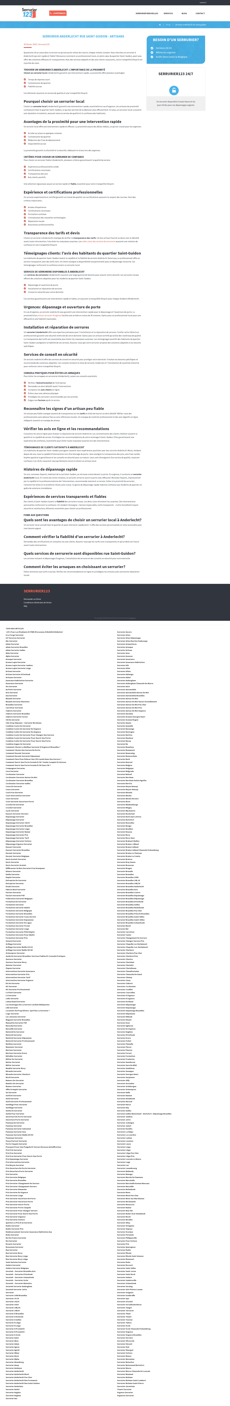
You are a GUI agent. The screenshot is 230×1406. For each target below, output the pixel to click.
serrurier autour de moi (127, 698)
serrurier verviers (125, 1338)
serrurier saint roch (126, 1274)
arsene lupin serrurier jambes (19, 665)
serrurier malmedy (125, 1171)
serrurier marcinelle (126, 1180)
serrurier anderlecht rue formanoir (21, 1380)
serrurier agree (12, 1347)
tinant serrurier (124, 1389)
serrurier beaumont (126, 750)
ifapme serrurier (13, 968)
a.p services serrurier (15, 638)
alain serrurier (12, 653)
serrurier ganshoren (126, 1062)
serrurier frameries (126, 1059)
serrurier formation (126, 1056)
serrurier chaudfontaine (128, 971)
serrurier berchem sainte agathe (131, 780)
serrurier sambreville (126, 1280)
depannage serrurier (15, 817)
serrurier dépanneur (126, 1013)
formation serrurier (15, 904)
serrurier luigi (123, 1162)
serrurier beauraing (126, 753)
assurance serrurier (14, 683)
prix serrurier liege (14, 1195)
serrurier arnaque (125, 647)
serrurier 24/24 (12, 1301)
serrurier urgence (125, 1332)
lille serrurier (12, 1007)
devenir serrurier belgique (17, 856)
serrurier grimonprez (126, 1089)
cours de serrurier (14, 786)
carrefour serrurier (14, 708)
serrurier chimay (124, 977)
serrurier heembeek (126, 1098)
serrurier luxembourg (127, 1168)
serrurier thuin (124, 1313)
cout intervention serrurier (18, 795)
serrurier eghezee (125, 1026)
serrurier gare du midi (127, 1065)
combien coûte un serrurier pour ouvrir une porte (28, 741)
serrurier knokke (124, 1129)
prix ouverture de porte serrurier (21, 1168)
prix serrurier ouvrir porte (17, 1204)
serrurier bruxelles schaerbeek (131, 923)
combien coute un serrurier (18, 726)
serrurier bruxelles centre (128, 892)
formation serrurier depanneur (20, 920)
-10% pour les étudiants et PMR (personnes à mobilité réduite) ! (34, 632)
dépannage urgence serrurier (19, 844)
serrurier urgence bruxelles (129, 1335)
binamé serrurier (13, 698)
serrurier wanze (124, 1356)
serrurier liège (124, 1150)
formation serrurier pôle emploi (20, 932)
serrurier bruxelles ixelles (128, 904)
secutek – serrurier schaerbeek (20, 1277)
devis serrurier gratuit (16, 865)
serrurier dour (123, 1023)
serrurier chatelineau (126, 968)
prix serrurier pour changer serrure (21, 1210)
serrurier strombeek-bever (129, 1304)
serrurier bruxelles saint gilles (130, 917)
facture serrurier (13, 892)
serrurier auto (123, 686)
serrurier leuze (124, 1144)
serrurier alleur (12, 1353)
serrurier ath (123, 665)
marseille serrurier (14, 1029)
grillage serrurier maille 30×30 (19, 947)
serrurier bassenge (125, 729)
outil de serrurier (13, 1095)
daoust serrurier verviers (17, 814)
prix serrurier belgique (16, 1177)
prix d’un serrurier (14, 1153)
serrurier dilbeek (124, 1017)
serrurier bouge (124, 826)
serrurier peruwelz (125, 1235)
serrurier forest (124, 1053)
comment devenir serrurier (18, 753)
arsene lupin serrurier (16, 662)
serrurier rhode (124, 1253)
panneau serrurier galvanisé (18, 1129)
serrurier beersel (124, 762)
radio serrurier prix (14, 1229)
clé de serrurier (13, 720)
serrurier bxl (122, 929)
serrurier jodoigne (125, 1123)
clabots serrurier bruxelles (18, 714)
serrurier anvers (124, 632)
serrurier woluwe (125, 1377)
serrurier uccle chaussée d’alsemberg (134, 1329)
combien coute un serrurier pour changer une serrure (30, 735)
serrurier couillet (125, 989)
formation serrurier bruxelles (19, 914)
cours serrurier (12, 789)
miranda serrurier (13, 1071)
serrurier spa (123, 1298)
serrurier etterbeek (126, 1035)
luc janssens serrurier (16, 1017)
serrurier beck (123, 759)
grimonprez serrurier (15, 953)
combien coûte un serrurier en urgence (23, 732)
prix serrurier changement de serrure (22, 1183)
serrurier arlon (123, 635)
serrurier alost (12, 1356)
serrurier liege (124, 1147)
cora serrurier (12, 771)
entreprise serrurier (15, 883)
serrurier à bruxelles (15, 1313)
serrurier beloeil (124, 774)
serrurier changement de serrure (132, 938)
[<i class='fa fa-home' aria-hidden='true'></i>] (159, 24)
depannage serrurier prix (17, 835)
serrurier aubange (125, 674)
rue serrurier (12, 1250)
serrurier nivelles (125, 1219)
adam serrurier (12, 644)
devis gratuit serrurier (16, 859)
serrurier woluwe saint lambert (131, 1380)
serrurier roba (123, 1262)
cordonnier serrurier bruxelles (19, 780)
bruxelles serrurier (14, 704)
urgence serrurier (125, 1392)
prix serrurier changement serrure (21, 1186)
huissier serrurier (13, 965)
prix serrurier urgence (15, 1217)
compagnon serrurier (15, 768)
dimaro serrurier (13, 871)
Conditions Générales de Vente (38, 602)
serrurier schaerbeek (126, 1283)
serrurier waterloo (125, 1362)
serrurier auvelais (125, 714)
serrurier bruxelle (125, 871)
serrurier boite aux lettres (129, 817)
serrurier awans (124, 723)
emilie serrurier (13, 874)
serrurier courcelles (126, 992)
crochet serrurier (13, 807)
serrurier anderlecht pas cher (19, 1377)
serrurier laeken (124, 1138)
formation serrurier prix (17, 938)
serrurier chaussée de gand (129, 974)
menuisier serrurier (14, 1047)
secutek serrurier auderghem (19, 1286)
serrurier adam (12, 1344)
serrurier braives (124, 859)
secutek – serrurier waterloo (19, 1283)
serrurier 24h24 (13, 1310)
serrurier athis (123, 668)
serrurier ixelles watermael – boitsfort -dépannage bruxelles (144, 1114)
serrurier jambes (124, 1116)
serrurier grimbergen (126, 1086)
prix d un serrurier (14, 1150)
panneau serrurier (14, 1126)
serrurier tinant (124, 1316)
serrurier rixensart (125, 1259)
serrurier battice (124, 735)
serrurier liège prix (125, 1156)
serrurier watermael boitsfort (130, 1365)
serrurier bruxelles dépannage (130, 898)
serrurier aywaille (125, 726)
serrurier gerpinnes (126, 1077)
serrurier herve (124, 1104)
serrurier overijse (125, 1232)
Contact (203, 3)
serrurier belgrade (125, 771)
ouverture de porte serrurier (19, 1116)
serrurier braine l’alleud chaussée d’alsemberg (138, 850)
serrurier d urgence (126, 995)
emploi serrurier (13, 877)
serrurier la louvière (126, 1135)
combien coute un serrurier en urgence (23, 729)
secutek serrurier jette (16, 1289)
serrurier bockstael (126, 814)
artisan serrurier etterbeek (18, 674)
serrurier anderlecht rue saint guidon (23, 1383)
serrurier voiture (124, 1353)
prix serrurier (12, 1174)
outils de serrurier (14, 1110)
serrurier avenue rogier (127, 720)
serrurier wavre (124, 1368)
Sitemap (132, 618)
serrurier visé (123, 1347)
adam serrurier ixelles (15, 650)
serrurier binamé (124, 792)
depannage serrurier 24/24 (18, 823)
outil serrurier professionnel (18, 1101)
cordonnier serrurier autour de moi (21, 777)
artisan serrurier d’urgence (49, 315)
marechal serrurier (14, 1026)
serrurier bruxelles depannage (130, 895)
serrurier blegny (124, 807)
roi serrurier (11, 1241)
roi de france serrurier (16, 1238)
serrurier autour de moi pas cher (131, 704)
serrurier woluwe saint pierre (130, 1383)
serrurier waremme (125, 1359)
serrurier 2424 (12, 1304)
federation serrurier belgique (19, 898)
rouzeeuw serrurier (14, 1247)
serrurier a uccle (13, 1335)
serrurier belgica (124, 765)
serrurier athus (124, 671)
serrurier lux (123, 1165)
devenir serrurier (13, 853)
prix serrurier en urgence (17, 1192)
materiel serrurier (14, 1035)
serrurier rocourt (125, 1265)
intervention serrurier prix (17, 974)
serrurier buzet (124, 926)
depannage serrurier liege (18, 829)
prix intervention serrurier (17, 1162)
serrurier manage (125, 1174)
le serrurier (11, 995)
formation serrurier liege (17, 929)
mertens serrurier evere (16, 1053)
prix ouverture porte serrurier (19, 1171)
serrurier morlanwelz (126, 1201)
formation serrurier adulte (18, 907)
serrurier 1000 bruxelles (16, 1295)
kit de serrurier (13, 983)
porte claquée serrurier (16, 1144)
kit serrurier (11, 986)
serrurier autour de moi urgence (131, 711)
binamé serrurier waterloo (18, 701)
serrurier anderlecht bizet (17, 1374)
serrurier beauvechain (127, 756)
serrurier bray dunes (126, 862)
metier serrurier (13, 1062)
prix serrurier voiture (15, 1219)
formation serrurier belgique (19, 910)
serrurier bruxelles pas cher (129, 910)
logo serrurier (12, 1013)
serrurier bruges (124, 868)
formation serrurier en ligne (19, 923)
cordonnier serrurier (15, 774)
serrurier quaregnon (126, 1247)
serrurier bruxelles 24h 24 (128, 880)
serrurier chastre (125, 959)
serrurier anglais (13, 1392)
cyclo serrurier (12, 811)
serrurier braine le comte (128, 856)
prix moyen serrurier (15, 1165)
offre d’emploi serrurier (16, 1089)
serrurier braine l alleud (128, 844)
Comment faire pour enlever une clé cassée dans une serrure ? (33, 759)
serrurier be (122, 744)
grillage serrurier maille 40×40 (19, 950)
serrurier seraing (125, 1286)
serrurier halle (123, 1092)
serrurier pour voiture (127, 1241)
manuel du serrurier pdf (16, 1023)
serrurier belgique (125, 768)
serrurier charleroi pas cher (129, 953)
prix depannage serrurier (17, 1159)
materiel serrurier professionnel (20, 1041)
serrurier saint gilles (126, 1268)
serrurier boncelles (125, 823)
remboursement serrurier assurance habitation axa (29, 1232)
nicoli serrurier (12, 1077)
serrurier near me (125, 1210)
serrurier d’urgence (126, 998)
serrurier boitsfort (125, 820)
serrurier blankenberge (127, 804)
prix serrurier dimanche (16, 1189)
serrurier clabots (125, 983)
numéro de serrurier (15, 1083)
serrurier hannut (124, 1095)
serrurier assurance (126, 659)
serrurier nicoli (124, 1217)
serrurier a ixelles (13, 1320)
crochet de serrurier (15, 804)
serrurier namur (124, 1207)
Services (168, 13)
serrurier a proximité (15, 1329)
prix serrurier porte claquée (18, 1207)
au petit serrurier (13, 689)
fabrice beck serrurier (15, 889)
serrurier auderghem (126, 680)
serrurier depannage (126, 1007)
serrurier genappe (125, 1071)
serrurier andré (12, 1389)
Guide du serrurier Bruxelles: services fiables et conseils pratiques (35, 956)
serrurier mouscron (125, 1204)
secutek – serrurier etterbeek (19, 1274)
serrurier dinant (124, 1020)
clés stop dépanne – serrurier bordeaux (23, 723)
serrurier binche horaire (128, 798)
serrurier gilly (123, 1080)
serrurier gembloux (126, 1068)
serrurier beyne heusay (127, 786)
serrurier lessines (125, 1141)
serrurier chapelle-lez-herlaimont (132, 947)
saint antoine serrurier (16, 1262)
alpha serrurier (12, 656)
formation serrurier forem (18, 926)
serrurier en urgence (126, 1029)
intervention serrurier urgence (19, 980)
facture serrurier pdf (15, 895)
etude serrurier (13, 886)
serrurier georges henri (127, 1074)
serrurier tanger (124, 1307)
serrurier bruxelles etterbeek (130, 901)
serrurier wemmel (125, 1374)
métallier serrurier (14, 1056)
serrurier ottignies (125, 1226)
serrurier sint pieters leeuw (129, 1289)
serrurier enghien (125, 1032)
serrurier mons (123, 1192)
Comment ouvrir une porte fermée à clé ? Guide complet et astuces (36, 762)
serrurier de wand (125, 1001)
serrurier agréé (12, 1350)
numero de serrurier (15, 1080)
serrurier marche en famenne (130, 1177)
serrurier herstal (124, 1101)
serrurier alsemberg (15, 1362)
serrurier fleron (124, 1047)
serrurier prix (123, 1244)
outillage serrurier (14, 1107)
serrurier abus (12, 1341)
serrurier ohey (123, 1223)
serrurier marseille (125, 1186)
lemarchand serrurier (15, 1001)
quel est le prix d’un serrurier (19, 1223)
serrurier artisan (124, 650)
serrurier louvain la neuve (129, 1159)
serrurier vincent (124, 1344)
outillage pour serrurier (16, 1104)
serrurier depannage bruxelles (130, 1010)
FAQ (25, 606)
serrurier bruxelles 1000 (127, 877)
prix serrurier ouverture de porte (21, 1198)
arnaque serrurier (14, 659)
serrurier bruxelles (125, 874)
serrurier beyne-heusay (127, 789)
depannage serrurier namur (18, 832)
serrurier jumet (124, 1126)
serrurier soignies (125, 1292)
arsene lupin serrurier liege (18, 668)
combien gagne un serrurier (18, 744)
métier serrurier (13, 1065)
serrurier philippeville (127, 1238)
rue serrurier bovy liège (17, 1259)
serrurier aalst (12, 1338)
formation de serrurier (16, 901)
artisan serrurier (13, 671)
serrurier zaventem (126, 1386)
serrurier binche (124, 795)
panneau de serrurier (15, 1123)
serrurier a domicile (14, 1316)
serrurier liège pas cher (128, 1153)
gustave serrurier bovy (16, 962)
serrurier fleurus (124, 1050)
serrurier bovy (123, 835)
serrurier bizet (123, 801)
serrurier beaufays (125, 747)
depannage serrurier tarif (17, 838)
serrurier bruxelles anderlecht (130, 886)
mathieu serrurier (13, 1044)
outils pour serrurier (15, 1114)
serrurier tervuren (125, 1310)
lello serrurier (12, 998)
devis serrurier (12, 862)
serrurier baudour (125, 738)
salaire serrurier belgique (17, 1268)
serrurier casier (124, 935)
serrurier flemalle (125, 1044)
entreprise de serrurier (16, 880)
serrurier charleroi (125, 950)
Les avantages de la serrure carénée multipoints (28, 1004)
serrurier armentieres (127, 644)
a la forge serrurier (15, 635)
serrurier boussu (124, 832)
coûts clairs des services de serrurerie (98, 241)
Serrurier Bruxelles (147, 13)
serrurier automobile (126, 689)
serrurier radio (124, 1250)
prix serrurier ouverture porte (19, 1201)
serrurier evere (124, 1038)
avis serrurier (12, 692)
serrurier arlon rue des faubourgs (132, 641)
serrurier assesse (125, 656)
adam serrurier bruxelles (17, 647)
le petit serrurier (13, 992)
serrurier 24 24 (12, 1298)
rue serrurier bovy (14, 1253)
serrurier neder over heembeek (131, 1213)
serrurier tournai (124, 1320)
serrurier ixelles (124, 1110)
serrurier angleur (13, 1395)
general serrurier (13, 941)
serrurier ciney (124, 980)
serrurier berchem (125, 777)
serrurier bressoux (125, 865)
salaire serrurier (13, 1265)
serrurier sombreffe (126, 1295)
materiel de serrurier (15, 1032)
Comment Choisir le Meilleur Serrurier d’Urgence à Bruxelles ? (33, 747)
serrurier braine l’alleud (127, 847)
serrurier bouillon (125, 829)
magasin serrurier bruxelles (18, 1020)
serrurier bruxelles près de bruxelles (133, 914)
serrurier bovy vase (126, 838)
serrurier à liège (13, 1322)
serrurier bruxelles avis (127, 889)
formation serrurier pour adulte (20, 935)
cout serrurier (12, 798)
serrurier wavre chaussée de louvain (133, 1371)
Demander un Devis (32, 599)
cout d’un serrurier (14, 792)
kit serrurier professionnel (18, 989)
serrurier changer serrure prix (130, 941)
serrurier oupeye (124, 1229)
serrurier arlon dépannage (129, 638)
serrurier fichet (124, 1041)
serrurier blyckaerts (126, 811)
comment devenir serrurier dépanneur (23, 756)
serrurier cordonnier (126, 986)
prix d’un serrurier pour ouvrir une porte (24, 1156)
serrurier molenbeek (126, 1189)
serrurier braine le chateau (129, 853)
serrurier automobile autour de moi (133, 692)
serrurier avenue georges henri (131, 717)
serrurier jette (124, 1120)
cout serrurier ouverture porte (20, 801)
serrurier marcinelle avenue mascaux (133, 1183)
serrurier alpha (12, 1359)
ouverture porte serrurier (17, 1120)
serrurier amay (12, 1365)
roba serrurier (12, 1235)
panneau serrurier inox (16, 1132)
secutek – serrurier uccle (17, 1280)
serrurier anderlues (14, 1386)
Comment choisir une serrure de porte (23, 750)
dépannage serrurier (15, 820)
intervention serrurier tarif (18, 977)
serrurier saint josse (126, 1271)
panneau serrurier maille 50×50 (19, 1135)
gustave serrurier (14, 959)
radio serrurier (12, 1226)
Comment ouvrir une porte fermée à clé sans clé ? (28, 765)
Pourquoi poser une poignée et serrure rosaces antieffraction (33, 1147)
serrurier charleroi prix (127, 956)
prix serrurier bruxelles (16, 1180)
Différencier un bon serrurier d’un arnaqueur (25, 868)
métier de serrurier (14, 1059)
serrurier (10, 1292)
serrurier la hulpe (125, 1132)
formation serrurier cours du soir (21, 917)
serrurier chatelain (125, 962)
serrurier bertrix (124, 783)
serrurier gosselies (125, 1083)
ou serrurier (11, 1092)
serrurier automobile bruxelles (131, 695)
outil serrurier (12, 1098)
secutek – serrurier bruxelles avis (21, 1271)
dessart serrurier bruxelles (18, 850)
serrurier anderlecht (15, 1371)
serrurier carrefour (125, 932)
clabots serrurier (13, 711)
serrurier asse (123, 653)
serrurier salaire (124, 1277)
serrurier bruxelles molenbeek (130, 907)
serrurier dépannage (126, 1004)
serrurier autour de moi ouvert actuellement (137, 701)
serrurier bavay (124, 741)
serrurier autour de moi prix (129, 708)
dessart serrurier (13, 847)
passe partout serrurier (16, 1141)
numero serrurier (13, 1086)
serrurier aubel (124, 677)
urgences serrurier (125, 1395)
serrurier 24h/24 (13, 1307)
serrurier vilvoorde (125, 1341)
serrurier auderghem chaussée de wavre (135, 683)
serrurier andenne (14, 1368)
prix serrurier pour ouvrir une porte (22, 1213)
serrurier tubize (124, 1322)
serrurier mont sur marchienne (130, 1198)
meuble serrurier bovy (16, 1068)
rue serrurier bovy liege (17, 1256)
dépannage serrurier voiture (18, 841)
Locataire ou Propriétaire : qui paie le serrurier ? (28, 1010)
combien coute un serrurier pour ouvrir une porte (28, 738)
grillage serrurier (13, 944)
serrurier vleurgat (125, 1350)
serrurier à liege (13, 1326)
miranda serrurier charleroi (18, 1074)
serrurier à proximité (15, 1332)
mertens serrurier (14, 1050)
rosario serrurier (13, 1244)
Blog (184, 13)
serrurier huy (123, 1107)
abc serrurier (11, 641)
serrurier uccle (123, 1326)
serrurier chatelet (125, 965)
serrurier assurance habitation (131, 662)
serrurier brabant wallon (128, 841)
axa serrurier (11, 695)
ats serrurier (11, 686)
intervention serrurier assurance (20, 971)
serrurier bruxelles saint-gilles (131, 920)
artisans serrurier (14, 677)
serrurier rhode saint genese (130, 1256)
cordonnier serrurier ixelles (18, 783)
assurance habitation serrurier (19, 680)
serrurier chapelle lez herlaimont (132, 944)
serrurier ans (11, 1398)
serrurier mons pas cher (127, 1195)
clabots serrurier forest (17, 717)
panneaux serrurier (14, 1138)
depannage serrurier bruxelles (19, 826)
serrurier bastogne (125, 732)
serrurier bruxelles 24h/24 (128, 883)
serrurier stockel (125, 1301)
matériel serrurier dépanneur (19, 1038)
